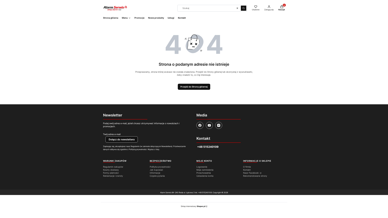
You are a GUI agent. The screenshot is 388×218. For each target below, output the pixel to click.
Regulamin (135, 146)
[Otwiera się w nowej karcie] (199, 125)
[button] (243, 8)
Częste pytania (157, 176)
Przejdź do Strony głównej (194, 86)
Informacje (155, 173)
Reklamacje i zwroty (113, 176)
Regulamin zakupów (113, 166)
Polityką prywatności (138, 149)
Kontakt (247, 169)
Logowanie (201, 166)
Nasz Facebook (251, 173)
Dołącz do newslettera (122, 139)
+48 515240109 (205, 192)
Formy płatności (111, 173)
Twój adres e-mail (111, 134)
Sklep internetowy (193, 206)
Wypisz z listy (153, 149)
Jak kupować (156, 169)
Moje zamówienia (204, 169)
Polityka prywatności (160, 166)
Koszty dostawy (111, 169)
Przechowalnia (203, 173)
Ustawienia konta (204, 176)
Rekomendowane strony (255, 176)
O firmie (247, 166)
